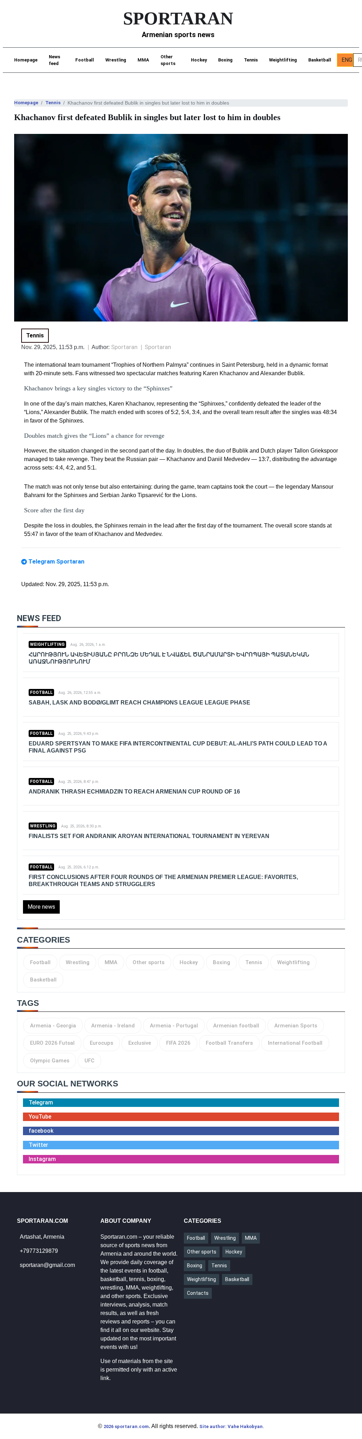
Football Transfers (229, 1043)
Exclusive (139, 1043)
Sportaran (158, 346)
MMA (143, 60)
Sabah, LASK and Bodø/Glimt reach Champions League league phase (139, 703)
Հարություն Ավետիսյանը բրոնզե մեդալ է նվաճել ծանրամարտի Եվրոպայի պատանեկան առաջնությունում (169, 657)
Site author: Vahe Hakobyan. (231, 1426)
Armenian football (236, 1025)
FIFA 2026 (178, 1043)
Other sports (167, 60)
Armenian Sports (295, 1025)
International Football (295, 1043)
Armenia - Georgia (53, 1025)
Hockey (199, 60)
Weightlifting (283, 60)
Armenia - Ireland (113, 1025)
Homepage (25, 60)
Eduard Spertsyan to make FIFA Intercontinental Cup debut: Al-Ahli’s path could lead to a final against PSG (178, 747)
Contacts (198, 1293)
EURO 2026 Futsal (52, 1043)
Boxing (225, 60)
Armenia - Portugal (174, 1025)
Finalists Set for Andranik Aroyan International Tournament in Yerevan (149, 836)
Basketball (319, 60)
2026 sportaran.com (126, 1426)
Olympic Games (49, 1060)
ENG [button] (346, 60)
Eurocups (101, 1043)
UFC (89, 1060)
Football (84, 60)
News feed (54, 60)
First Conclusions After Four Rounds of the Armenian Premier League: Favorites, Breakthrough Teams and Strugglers (163, 880)
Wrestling (115, 60)
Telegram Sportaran (56, 561)
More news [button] (41, 906)
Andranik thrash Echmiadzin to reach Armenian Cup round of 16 (134, 792)
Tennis (251, 60)
